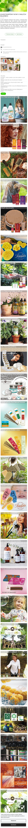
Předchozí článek (10, 34)
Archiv (3, 93)
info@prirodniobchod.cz (7, 47)
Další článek (19, 34)
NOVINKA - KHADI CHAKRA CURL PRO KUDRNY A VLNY (13, 77)
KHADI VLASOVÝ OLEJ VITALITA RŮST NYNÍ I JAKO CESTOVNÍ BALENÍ (12, 83)
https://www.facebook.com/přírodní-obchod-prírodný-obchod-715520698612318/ (15, 52)
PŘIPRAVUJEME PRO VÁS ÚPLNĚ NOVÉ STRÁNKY (11, 80)
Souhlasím (13, 824)
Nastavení (13, 820)
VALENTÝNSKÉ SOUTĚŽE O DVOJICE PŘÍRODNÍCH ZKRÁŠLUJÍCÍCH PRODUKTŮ (11, 90)
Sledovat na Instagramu (7, 71)
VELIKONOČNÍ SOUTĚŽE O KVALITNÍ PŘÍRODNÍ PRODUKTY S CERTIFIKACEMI (14, 87)
